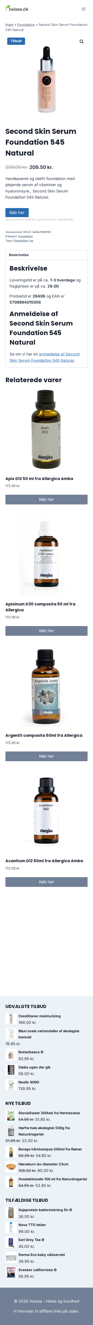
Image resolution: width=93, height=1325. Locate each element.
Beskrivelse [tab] (19, 255)
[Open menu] (83, 8)
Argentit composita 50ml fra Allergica (43, 735)
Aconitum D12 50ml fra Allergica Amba (44, 861)
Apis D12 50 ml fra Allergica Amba (39, 478)
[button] (82, 42)
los (31, 240)
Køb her (17, 212)
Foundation (26, 24)
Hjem (9, 24)
